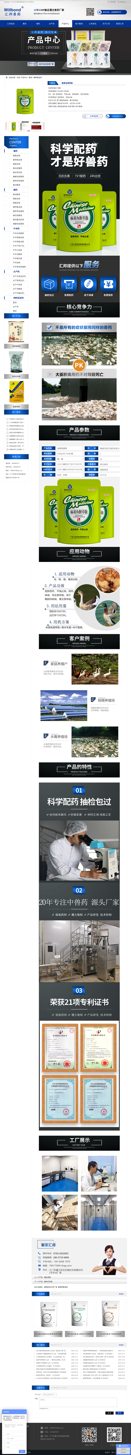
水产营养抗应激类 (19, 281)
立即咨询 (94, 116)
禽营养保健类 (18, 181)
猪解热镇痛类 (18, 224)
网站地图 (113, 2)
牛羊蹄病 (16, 263)
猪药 (38, 24)
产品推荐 (41, 1294)
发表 (109, 1413)
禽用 (15, 311)
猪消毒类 (16, 194)
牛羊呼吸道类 (18, 242)
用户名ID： (38, 1394)
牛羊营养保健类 (19, 267)
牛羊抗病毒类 (18, 233)
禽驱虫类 (16, 164)
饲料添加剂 (18, 298)
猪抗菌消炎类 (18, 220)
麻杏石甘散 (48, 1281)
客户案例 (79, 24)
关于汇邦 (106, 24)
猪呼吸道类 (17, 207)
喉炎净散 (47, 1277)
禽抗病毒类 (17, 168)
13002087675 (117, 116)
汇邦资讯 (92, 24)
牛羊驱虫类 (17, 258)
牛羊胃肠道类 (18, 237)
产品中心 (65, 24)
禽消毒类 (16, 185)
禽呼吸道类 (38, 77)
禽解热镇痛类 (18, 177)
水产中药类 (17, 285)
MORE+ (121, 1294)
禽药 (24, 24)
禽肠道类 (16, 156)
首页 (18, 77)
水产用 (15, 307)
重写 (119, 1413)
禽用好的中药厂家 (50, 1287)
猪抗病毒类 (17, 215)
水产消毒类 (17, 289)
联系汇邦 (123, 2)
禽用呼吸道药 (63, 1287)
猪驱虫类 (16, 199)
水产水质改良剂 (19, 276)
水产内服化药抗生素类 (19, 293)
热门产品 (16, 316)
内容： (37, 1398)
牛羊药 (16, 228)
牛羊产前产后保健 (19, 246)
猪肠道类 (16, 203)
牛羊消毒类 (17, 254)
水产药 (52, 24)
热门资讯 (16, 412)
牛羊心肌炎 (17, 250)
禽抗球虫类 (17, 172)
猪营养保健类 (18, 211)
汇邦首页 (11, 24)
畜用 (15, 303)
